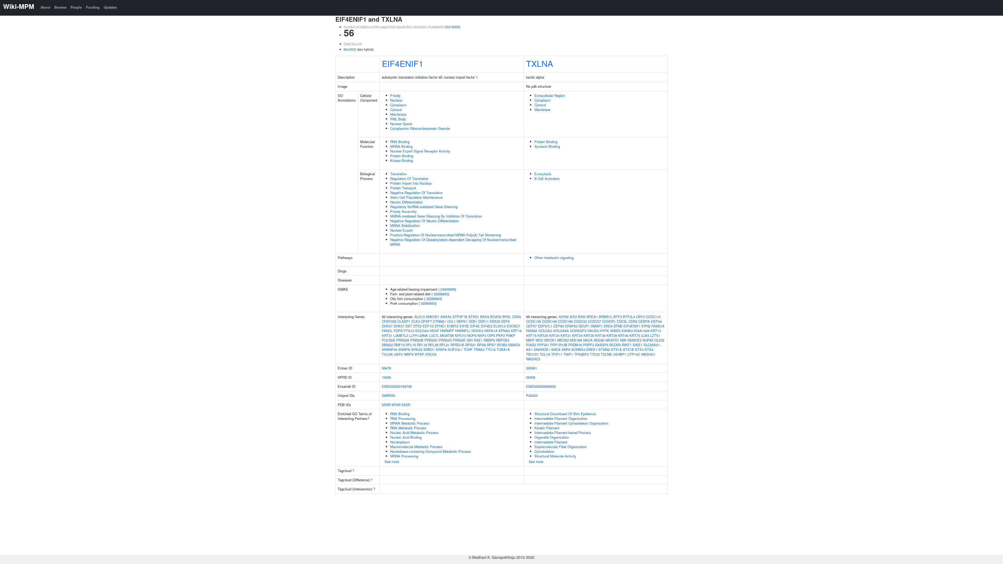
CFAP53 (571, 326)
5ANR (386, 404)
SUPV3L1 (455, 349)
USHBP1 (619, 354)
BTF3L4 (629, 316)
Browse (60, 7)
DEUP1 (584, 326)
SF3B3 (502, 344)
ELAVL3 (499, 326)
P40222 (532, 395)
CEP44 (656, 321)
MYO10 (460, 335)
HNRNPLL (462, 330)
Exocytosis (542, 173)
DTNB (618, 326)
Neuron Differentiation (406, 201)
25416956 (452, 27)
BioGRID (350, 49)
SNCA (556, 349)
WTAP (419, 354)
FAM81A (657, 326)
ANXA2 (446, 316)
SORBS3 (578, 349)
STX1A (616, 349)
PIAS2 (531, 344)
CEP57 (531, 326)
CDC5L (622, 321)
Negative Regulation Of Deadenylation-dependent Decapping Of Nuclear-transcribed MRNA (453, 242)
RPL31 (444, 344)
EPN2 (646, 326)
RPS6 (481, 344)
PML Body (398, 118)
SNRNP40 (389, 349)
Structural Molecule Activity (555, 456)
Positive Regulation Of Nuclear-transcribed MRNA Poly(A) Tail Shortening (445, 234)
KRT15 (531, 335)
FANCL (387, 330)
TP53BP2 (581, 354)
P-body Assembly (403, 211)
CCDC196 (565, 321)
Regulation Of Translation (409, 178)
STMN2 (604, 349)
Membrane (398, 114)
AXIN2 (564, 316)
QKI (470, 340)
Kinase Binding (401, 160)
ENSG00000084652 (541, 386)
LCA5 (645, 335)
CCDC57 (594, 321)
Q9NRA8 (388, 395)
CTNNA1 (439, 321)
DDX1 (473, 321)
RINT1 (627, 344)
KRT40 (623, 335)
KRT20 (543, 335)
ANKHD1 (432, 316)
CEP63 (558, 326)
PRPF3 (588, 344)
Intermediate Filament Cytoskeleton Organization (571, 423)
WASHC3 (533, 358)
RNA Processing (402, 418)
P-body (395, 95)
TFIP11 (556, 354)
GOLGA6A (561, 330)
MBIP (530, 340)
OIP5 (491, 335)
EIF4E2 (486, 326)
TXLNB (606, 354)
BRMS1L (606, 316)
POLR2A (388, 340)
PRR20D (445, 340)
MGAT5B (447, 335)
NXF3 (481, 335)
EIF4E (475, 326)
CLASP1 (403, 321)
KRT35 (589, 335)
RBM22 (387, 344)
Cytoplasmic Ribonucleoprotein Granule (420, 128)
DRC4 (608, 326)
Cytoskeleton (544, 451)
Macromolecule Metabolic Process (416, 446)
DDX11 (483, 321)
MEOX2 (563, 340)
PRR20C (431, 340)
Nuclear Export (401, 230)
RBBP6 (489, 340)
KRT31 (387, 335)
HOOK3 (477, 330)
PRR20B (416, 340)
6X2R (406, 404)
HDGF (434, 330)
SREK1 (591, 349)
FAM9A (531, 330)
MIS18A (576, 340)
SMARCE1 (542, 349)
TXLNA (539, 63)
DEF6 (505, 321)
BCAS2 (495, 316)
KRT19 (516, 330)
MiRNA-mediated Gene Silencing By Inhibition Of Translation (436, 216)
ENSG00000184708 (397, 386)
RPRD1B (457, 344)
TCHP (468, 349)
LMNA (423, 335)
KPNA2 (504, 330)
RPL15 (411, 344)
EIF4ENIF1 (402, 63)
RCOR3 (615, 344)
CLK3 (415, 321)
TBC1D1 (532, 354)
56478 (386, 368)
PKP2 (500, 335)
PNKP (510, 335)
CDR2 (632, 321)
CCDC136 (533, 321)
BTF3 (618, 316)
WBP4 (408, 354)
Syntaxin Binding (547, 146)
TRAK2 (479, 349)
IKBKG (615, 330)
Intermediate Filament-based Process (562, 432)
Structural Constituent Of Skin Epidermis (565, 413)
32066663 (441, 293)
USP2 (398, 354)
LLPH (413, 335)
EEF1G (428, 326)
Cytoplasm (398, 104)
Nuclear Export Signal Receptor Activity (420, 151)
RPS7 (491, 344)
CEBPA (644, 321)
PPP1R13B (558, 344)
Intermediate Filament (550, 441)
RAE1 (478, 340)
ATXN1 (473, 316)
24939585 (447, 289)
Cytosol (396, 109)
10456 (386, 377)
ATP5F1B (460, 316)
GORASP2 (578, 330)
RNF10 (399, 344)
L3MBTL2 (400, 335)
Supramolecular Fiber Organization (560, 446)
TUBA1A (503, 349)
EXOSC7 (513, 326)
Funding (93, 7)
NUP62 (648, 340)
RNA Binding (400, 141)
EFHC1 (440, 326)
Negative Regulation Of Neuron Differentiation (424, 220)
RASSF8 (601, 344)
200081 (531, 368)
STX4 (649, 349)
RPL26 (433, 344)
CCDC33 (580, 321)
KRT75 (634, 335)
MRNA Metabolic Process (409, 423)
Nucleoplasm (400, 441)
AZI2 (573, 316)
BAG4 (484, 316)
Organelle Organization (551, 437)
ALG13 (420, 316)
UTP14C (633, 354)
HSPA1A (491, 330)
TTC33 (595, 354)
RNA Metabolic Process (408, 427)
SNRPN (404, 349)
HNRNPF (447, 330)
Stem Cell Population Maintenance (416, 197)
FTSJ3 (409, 330)
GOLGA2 (545, 330)
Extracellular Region (549, 95)
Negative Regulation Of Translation (416, 192)
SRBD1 (429, 349)
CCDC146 (549, 321)
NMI (623, 340)
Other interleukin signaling (554, 257)
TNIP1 (568, 354)
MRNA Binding (401, 146)
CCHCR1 (609, 321)
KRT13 (655, 330)
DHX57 (399, 326)
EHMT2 (452, 326)
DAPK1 (462, 321)
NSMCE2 (634, 340)
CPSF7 (426, 321)
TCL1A (545, 354)
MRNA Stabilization (405, 225)
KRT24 (554, 335)
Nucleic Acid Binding (406, 437)
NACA (588, 340)
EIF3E (464, 326)
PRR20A (402, 340)
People (76, 7)
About (45, 7)
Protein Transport (403, 187)
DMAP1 (597, 326)
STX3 (639, 349)
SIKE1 (638, 344)
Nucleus (396, 100)
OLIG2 (659, 340)
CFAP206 (389, 321)
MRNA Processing (404, 456)
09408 (530, 377)
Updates (110, 7)
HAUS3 (593, 330)
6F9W (396, 404)
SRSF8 (441, 349)
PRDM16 (575, 344)
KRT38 (612, 335)
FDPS (398, 330)
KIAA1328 (641, 330)
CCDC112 (653, 316)
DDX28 (495, 321)
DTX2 (417, 326)
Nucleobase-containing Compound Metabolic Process (430, 451)
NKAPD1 (612, 340)
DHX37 (387, 326)
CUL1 (451, 321)
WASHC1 (648, 354)
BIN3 (582, 316)
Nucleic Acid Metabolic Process (414, 432)
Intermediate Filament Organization (560, 418)
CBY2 (640, 316)
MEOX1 (550, 340)
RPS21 (470, 344)
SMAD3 (514, 344)
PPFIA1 (543, 344)
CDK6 (516, 316)
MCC (539, 340)
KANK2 (627, 330)
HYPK (604, 330)
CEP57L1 (545, 326)
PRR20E (459, 340)
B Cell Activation (547, 178)
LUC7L (434, 335)
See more (391, 461)
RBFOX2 (502, 340)
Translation (398, 173)
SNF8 (566, 349)
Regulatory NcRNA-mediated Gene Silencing (424, 206)
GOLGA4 (422, 330)
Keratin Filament (546, 427)
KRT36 (600, 335)
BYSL (507, 316)
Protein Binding (401, 155)
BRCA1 (592, 316)
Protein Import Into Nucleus (411, 183)
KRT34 (577, 335)
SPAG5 (416, 349)
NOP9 (471, 335)
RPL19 (422, 344)
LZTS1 (655, 335)
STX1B (628, 349)
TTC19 (490, 349)
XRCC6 (430, 354)
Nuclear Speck (401, 123)
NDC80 (599, 340)
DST (408, 326)
